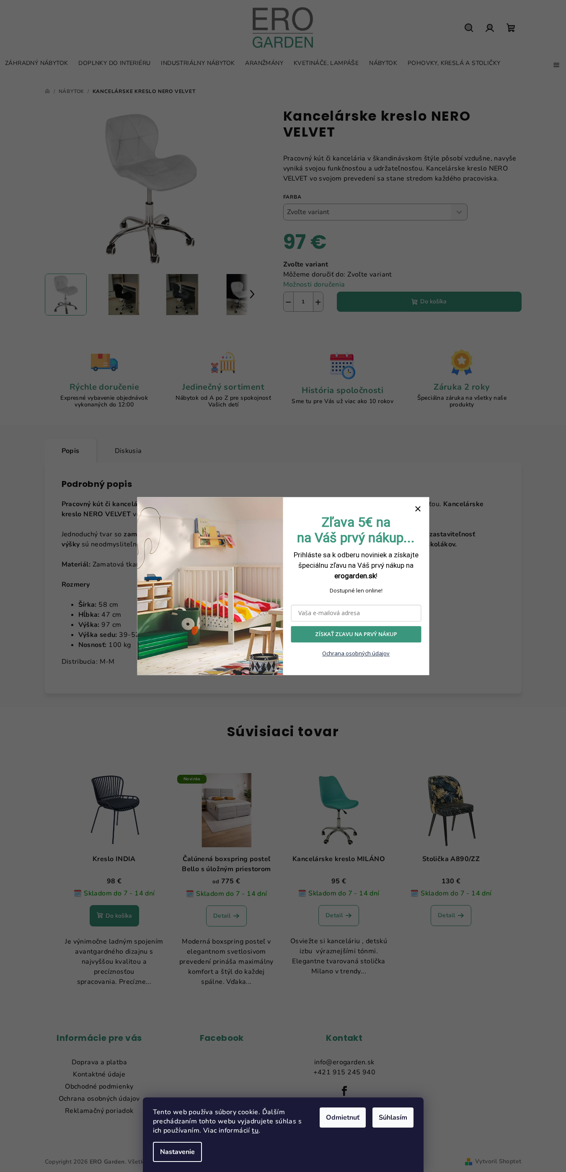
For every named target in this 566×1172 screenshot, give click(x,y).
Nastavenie (177, 1151)
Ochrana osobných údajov (356, 653)
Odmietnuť (342, 1117)
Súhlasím (393, 1117)
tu (255, 1130)
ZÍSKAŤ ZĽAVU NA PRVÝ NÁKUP (356, 634)
